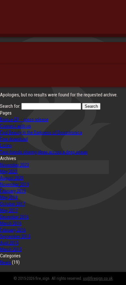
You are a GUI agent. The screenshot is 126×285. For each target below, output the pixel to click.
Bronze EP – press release (24, 119)
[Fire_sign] (63, 21)
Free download (14, 139)
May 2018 (9, 197)
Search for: (10, 106)
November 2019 (14, 184)
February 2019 (13, 191)
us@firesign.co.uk (98, 278)
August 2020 (12, 178)
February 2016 (13, 230)
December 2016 (14, 217)
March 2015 (11, 249)
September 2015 (15, 236)
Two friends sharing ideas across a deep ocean (44, 152)
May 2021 (9, 171)
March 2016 (11, 223)
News (5, 262)
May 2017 (9, 210)
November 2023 (14, 165)
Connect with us (15, 126)
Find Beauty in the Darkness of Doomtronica (41, 132)
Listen (6, 145)
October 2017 (12, 204)
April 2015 (9, 243)
